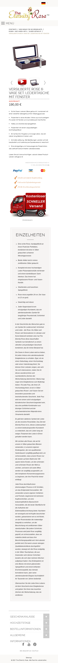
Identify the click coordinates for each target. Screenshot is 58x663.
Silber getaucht (35, 31)
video (22, 82)
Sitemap (29, 657)
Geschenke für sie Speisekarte (30, 29)
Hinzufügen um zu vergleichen (36, 163)
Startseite (13, 29)
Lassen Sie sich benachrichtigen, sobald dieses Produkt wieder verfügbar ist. (28, 155)
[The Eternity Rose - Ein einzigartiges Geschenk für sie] (29, 13)
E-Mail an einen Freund (39, 165)
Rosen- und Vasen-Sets (18, 31)
